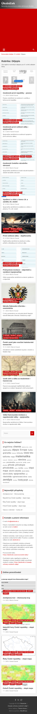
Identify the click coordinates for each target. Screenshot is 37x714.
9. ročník (6, 591)
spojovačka (19, 473)
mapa (13, 457)
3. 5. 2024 (6, 168)
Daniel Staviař (14, 95)
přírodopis (20, 465)
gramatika (7, 453)
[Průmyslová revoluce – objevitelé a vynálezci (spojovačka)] (18, 257)
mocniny (15, 460)
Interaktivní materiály (10, 88)
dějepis (15, 449)
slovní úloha (25, 471)
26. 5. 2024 (6, 131)
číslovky (31, 480)
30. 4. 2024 (6, 204)
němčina (22, 459)
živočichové (6, 482)
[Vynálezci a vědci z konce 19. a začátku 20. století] (18, 187)
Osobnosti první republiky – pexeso (17, 93)
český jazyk (23, 480)
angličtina (7, 446)
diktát (30, 447)
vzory (30, 477)
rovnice (26, 468)
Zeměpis (29, 591)
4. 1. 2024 (6, 311)
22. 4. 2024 (6, 238)
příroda (11, 465)
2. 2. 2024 (6, 274)
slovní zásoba (15, 471)
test (27, 474)
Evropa (23, 449)
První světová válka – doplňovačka (17, 236)
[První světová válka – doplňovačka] (18, 223)
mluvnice (10, 460)
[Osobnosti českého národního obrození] (18, 150)
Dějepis (13, 86)
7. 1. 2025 (6, 632)
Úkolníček (8, 3)
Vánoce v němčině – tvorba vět (12, 510)
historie (14, 453)
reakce (16, 468)
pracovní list (19, 462)
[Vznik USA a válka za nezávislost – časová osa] (18, 366)
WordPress (23, 711)
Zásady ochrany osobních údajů (18, 706)
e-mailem (15, 527)
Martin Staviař (14, 168)
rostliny (20, 468)
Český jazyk (15, 156)
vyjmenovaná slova (19, 477)
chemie (17, 446)
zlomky (15, 480)
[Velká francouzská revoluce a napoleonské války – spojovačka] (18, 402)
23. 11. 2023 (6, 419)
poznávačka (10, 462)
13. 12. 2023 (6, 383)
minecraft (5, 460)
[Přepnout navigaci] (3, 49)
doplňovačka (7, 450)
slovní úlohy (8, 474)
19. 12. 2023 (6, 347)
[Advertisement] (18, 28)
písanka (5, 465)
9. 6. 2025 (6, 600)
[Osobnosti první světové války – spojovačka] (18, 114)
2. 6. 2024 (6, 95)
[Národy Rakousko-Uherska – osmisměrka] (18, 293)
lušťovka (6, 457)
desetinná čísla (25, 447)
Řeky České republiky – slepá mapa (14, 502)
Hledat (32, 433)
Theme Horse (22, 708)
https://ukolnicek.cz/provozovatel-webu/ (15, 555)
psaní (28, 462)
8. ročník (6, 86)
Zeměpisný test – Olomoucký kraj (13, 494)
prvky (24, 462)
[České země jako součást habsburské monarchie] (18, 329)
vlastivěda (7, 476)
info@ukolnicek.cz (13, 521)
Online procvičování (12, 572)
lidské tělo (28, 453)
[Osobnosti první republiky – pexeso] (18, 80)
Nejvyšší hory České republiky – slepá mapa (16, 498)
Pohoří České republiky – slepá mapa (14, 506)
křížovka (20, 453)
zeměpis (7, 479)
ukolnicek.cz (16, 540)
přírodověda (8, 468)
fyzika (30, 450)
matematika (23, 456)
